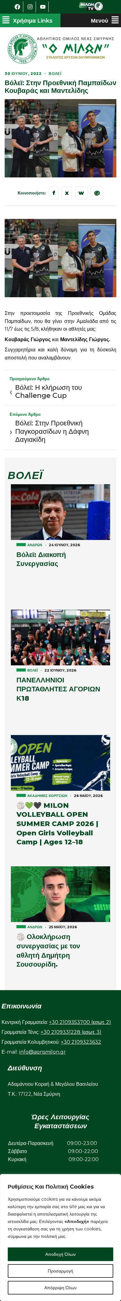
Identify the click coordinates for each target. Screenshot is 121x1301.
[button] (27, 20)
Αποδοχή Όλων (60, 1254)
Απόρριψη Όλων (60, 1287)
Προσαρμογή (60, 1271)
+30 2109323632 (81, 1042)
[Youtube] (43, 6)
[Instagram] (30, 6)
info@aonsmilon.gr (42, 1052)
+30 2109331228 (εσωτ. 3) (71, 1032)
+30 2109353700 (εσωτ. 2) (80, 1022)
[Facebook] (17, 6)
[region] (60, 1237)
